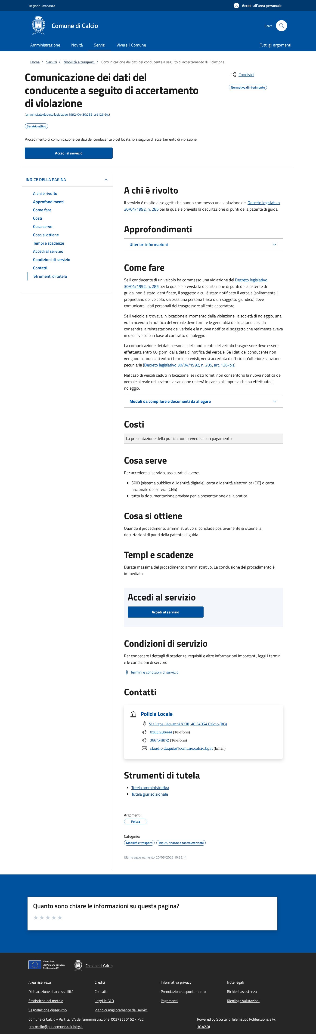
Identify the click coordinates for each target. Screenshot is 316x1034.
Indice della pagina (46, 179)
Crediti (100, 982)
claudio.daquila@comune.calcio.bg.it (181, 748)
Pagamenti (169, 1000)
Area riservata (39, 982)
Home (35, 62)
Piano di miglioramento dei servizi (121, 1010)
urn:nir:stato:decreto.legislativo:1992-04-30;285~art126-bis (67, 114)
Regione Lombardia (42, 5)
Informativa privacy (176, 982)
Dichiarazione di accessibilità (50, 991)
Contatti (101, 991)
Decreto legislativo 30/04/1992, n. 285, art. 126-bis (189, 365)
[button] (257, 5)
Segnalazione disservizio (47, 1010)
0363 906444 (161, 732)
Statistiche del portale (45, 1000)
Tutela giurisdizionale (149, 794)
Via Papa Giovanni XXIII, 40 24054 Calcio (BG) (188, 724)
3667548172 (159, 740)
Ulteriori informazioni (149, 244)
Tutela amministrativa (150, 788)
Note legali (235, 982)
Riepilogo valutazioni (243, 1000)
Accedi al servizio (69, 153)
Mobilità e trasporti (79, 62)
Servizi (51, 62)
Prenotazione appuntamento (183, 991)
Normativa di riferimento (248, 87)
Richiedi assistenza (242, 991)
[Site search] (281, 25)
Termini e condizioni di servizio (154, 672)
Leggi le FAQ (104, 1000)
